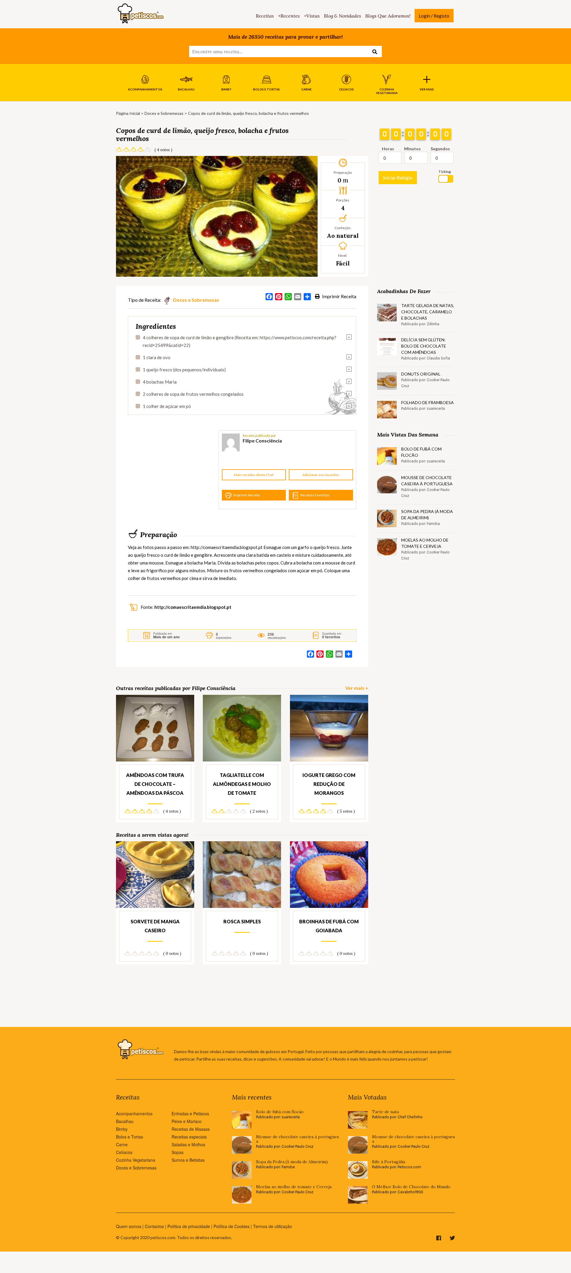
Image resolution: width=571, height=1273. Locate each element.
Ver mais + (356, 688)
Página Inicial (128, 113)
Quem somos (128, 1226)
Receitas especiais (189, 1137)
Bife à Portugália (388, 1162)
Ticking (444, 171)
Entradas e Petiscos (190, 1113)
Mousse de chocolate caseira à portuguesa (427, 480)
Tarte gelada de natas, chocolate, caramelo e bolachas (427, 311)
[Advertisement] (172, 470)
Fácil (343, 263)
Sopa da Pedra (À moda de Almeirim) (427, 514)
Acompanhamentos (134, 1113)
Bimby (122, 1129)
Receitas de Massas (191, 1129)
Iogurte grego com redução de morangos (328, 784)
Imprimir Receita (338, 296)
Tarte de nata (385, 1112)
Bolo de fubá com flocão (421, 452)
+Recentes (289, 16)
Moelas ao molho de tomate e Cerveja (424, 543)
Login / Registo (434, 15)
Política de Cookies (232, 1226)
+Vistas (312, 16)
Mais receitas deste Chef (254, 475)
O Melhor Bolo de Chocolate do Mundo (411, 1187)
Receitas (265, 16)
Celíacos (124, 1152)
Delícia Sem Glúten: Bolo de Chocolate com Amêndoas (423, 346)
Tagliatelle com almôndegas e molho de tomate (242, 784)
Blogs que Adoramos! (387, 16)
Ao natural (343, 235)
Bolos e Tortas (129, 1137)
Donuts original (420, 373)
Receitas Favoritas (315, 495)
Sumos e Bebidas (188, 1160)
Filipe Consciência (262, 440)
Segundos (440, 148)
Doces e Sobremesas (164, 113)
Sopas (177, 1152)
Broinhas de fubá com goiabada (329, 926)
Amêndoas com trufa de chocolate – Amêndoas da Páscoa (155, 784)
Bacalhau (125, 1121)
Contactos (154, 1226)
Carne (122, 1144)
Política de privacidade (188, 1226)
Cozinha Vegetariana (135, 1160)
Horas (388, 148)
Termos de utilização (272, 1226)
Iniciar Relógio (397, 177)
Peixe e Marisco (187, 1121)
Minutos (412, 148)
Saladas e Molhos (188, 1144)
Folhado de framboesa (427, 402)
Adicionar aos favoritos (320, 475)
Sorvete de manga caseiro (155, 926)
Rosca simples (242, 921)
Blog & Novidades (342, 16)
